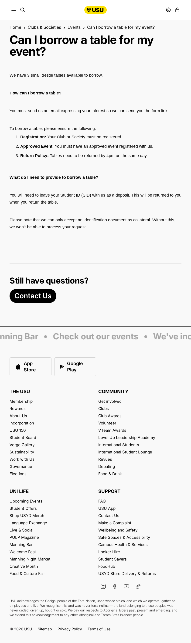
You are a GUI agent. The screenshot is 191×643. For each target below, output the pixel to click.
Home (15, 27)
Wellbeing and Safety (117, 530)
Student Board (23, 438)
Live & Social (21, 530)
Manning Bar (21, 545)
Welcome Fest (23, 552)
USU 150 (18, 430)
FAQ (102, 501)
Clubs (103, 409)
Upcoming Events (26, 501)
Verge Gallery (22, 445)
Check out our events (93, 336)
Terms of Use (99, 629)
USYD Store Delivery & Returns (127, 574)
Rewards (18, 409)
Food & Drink (110, 474)
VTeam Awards (112, 430)
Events (74, 27)
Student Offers (23, 508)
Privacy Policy (70, 629)
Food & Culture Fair (27, 574)
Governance (21, 467)
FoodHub (106, 566)
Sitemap (45, 629)
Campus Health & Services (123, 545)
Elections (18, 474)
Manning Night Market (30, 559)
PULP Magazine (24, 537)
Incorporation (22, 423)
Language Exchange (28, 523)
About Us (18, 416)
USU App (107, 508)
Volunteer (107, 423)
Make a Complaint (114, 523)
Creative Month (24, 566)
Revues (105, 459)
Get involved (110, 401)
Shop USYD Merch (27, 516)
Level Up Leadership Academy (126, 438)
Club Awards (110, 416)
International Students (118, 445)
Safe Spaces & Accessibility (124, 537)
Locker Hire (109, 552)
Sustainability (22, 452)
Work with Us (22, 459)
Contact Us (32, 295)
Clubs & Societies (44, 27)
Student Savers (112, 559)
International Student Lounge (125, 452)
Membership (21, 401)
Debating (106, 467)
